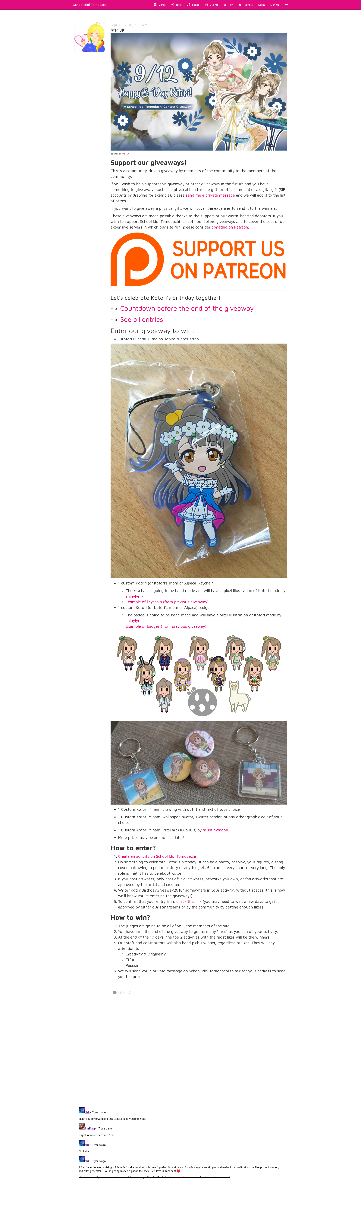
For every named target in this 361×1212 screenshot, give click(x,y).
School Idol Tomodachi (90, 5)
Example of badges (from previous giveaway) (166, 626)
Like (121, 992)
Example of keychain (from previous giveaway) (167, 602)
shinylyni (133, 596)
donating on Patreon (230, 227)
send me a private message (210, 195)
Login (261, 4)
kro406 (126, 153)
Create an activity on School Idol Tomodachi (157, 856)
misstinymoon (215, 830)
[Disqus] (180, 1050)
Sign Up (274, 4)
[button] (228, 4)
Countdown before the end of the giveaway (187, 308)
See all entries (141, 319)
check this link (189, 901)
